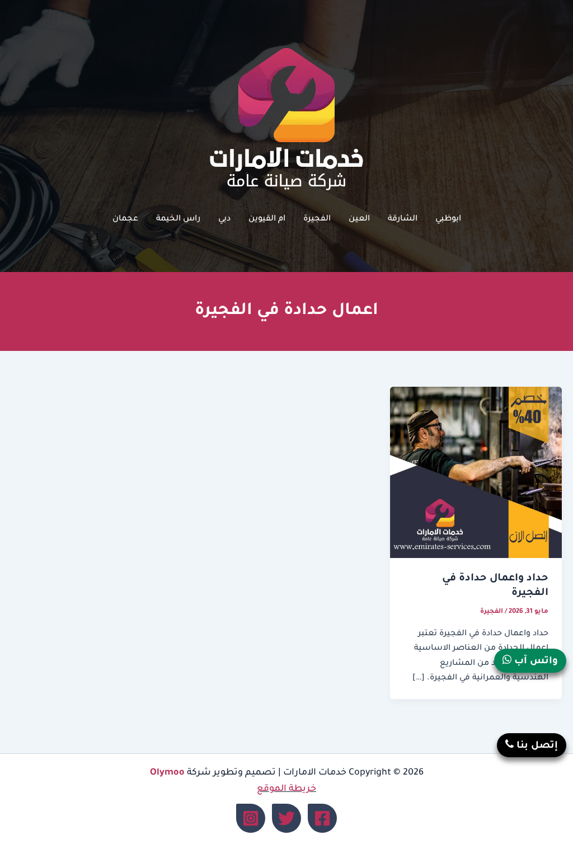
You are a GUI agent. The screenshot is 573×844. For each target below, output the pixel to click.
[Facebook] (322, 818)
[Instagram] (250, 818)
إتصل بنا (536, 746)
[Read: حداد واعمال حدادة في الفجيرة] (476, 473)
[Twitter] (286, 818)
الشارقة (402, 219)
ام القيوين (266, 219)
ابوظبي (448, 219)
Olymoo (167, 773)
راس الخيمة (178, 219)
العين (359, 219)
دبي (224, 219)
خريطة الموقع (286, 789)
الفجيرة (317, 219)
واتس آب (534, 662)
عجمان (125, 219)
